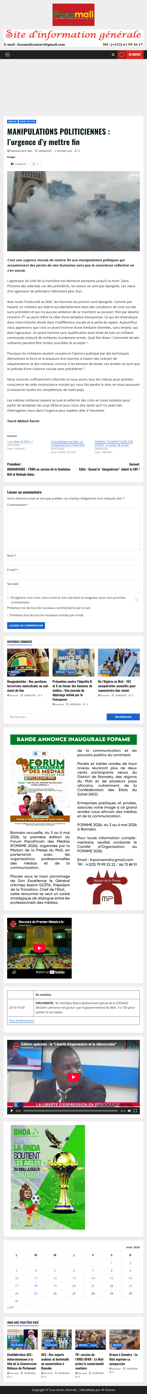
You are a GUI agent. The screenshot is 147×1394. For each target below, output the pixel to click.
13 (74, 1278)
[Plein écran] (135, 1111)
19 (55, 1286)
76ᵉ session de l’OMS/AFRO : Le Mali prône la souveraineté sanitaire (89, 1361)
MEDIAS (12, 121)
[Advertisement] (73, 86)
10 (16, 1278)
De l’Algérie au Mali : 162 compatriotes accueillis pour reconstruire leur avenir (117, 686)
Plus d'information (21, 1021)
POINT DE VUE (27, 121)
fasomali (14, 695)
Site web (12, 584)
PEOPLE (15, 1340)
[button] (7, 54)
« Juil (10, 1307)
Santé (71, 671)
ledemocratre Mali (21, 151)
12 (55, 1278)
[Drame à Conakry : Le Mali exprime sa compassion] (124, 1339)
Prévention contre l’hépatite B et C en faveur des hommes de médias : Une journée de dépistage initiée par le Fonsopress (72, 690)
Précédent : (38, 469)
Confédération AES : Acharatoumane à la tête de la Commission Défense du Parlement (22, 1361)
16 (130, 1278)
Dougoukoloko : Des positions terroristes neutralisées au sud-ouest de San (28, 686)
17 (16, 1286)
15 (111, 1278)
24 (16, 1293)
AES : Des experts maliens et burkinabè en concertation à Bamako (55, 1361)
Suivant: (109, 467)
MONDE (49, 1340)
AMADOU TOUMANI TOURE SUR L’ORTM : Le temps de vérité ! (114, 443)
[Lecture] (12, 1111)
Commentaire (17, 505)
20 (74, 1286)
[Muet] (129, 1111)
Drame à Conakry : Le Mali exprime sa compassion (123, 1359)
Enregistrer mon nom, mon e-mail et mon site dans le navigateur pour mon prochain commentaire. (68, 600)
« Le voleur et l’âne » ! (20, 441)
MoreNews (87, 1390)
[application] (73, 1077)
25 (35, 1293)
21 (92, 1286)
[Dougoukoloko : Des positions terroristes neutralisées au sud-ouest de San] (28, 663)
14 (92, 1278)
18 (35, 1286)
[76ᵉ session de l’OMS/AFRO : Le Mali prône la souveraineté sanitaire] (90, 1339)
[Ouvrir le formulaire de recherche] (113, 54)
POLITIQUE (17, 1345)
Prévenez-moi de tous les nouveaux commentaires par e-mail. (49, 608)
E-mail (12, 570)
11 (35, 1278)
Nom (11, 556)
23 (130, 1286)
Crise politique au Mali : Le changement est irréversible (68, 443)
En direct (135, 54)
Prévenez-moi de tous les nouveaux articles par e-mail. (47, 615)
